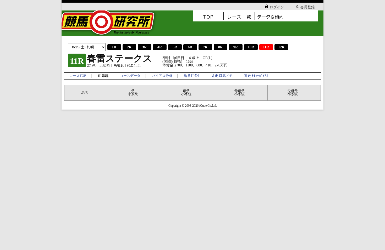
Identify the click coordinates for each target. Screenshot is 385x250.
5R (175, 47)
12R (281, 47)
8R (220, 47)
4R (159, 47)
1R (114, 47)
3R (144, 47)
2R (129, 47)
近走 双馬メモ (222, 76)
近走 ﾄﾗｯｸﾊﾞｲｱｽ (256, 76)
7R (205, 47)
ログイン (277, 7)
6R (190, 47)
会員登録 (307, 7)
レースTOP (77, 76)
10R (251, 47)
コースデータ (130, 76)
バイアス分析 (162, 76)
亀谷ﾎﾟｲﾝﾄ (192, 76)
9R (235, 47)
